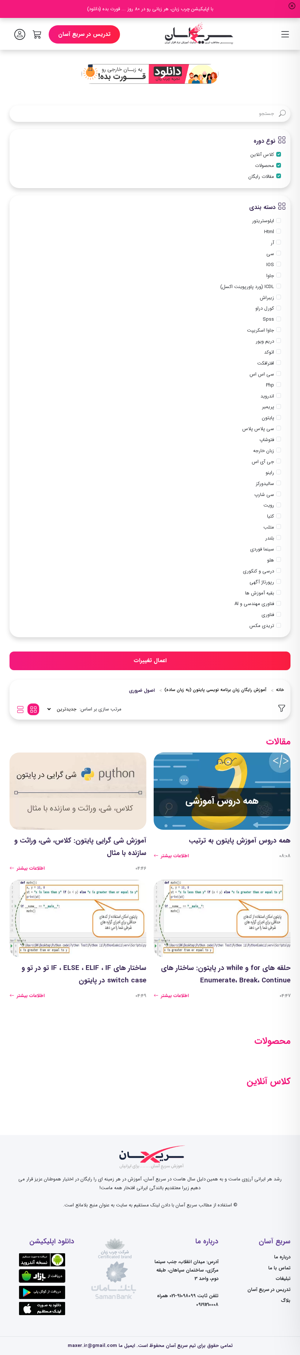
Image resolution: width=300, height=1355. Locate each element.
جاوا (270, 276)
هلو (270, 560)
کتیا (270, 516)
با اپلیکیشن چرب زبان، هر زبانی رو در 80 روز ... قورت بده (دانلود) (150, 9)
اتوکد (269, 352)
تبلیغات (283, 1279)
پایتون (268, 418)
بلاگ (285, 1300)
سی (270, 254)
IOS (270, 265)
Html (269, 232)
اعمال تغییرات (150, 660)
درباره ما (282, 1257)
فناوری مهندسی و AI (254, 604)
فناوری (268, 615)
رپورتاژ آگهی (262, 582)
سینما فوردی (262, 549)
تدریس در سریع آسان (84, 34)
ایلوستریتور (263, 221)
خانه (280, 690)
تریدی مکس (262, 626)
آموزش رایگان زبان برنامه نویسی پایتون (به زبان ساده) (215, 690)
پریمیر (268, 407)
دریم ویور (265, 341)
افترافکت (265, 363)
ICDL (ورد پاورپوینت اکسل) (247, 287)
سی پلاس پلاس (258, 429)
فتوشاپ (266, 440)
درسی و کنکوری (258, 571)
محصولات (264, 165)
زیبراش (267, 298)
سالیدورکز (265, 484)
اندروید (267, 396)
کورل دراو (264, 308)
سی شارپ (264, 495)
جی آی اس (263, 462)
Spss (268, 319)
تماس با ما (279, 1268)
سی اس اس (262, 374)
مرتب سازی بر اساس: (100, 709)
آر (272, 243)
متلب (268, 527)
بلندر (269, 538)
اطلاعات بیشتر (174, 856)
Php (270, 385)
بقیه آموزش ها (259, 593)
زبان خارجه (263, 451)
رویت (268, 505)
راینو (270, 473)
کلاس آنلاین (262, 154)
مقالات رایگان (261, 176)
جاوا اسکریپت (260, 330)
